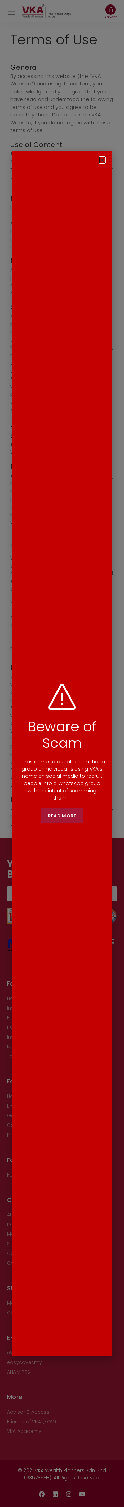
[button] (102, 160)
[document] (62, 753)
